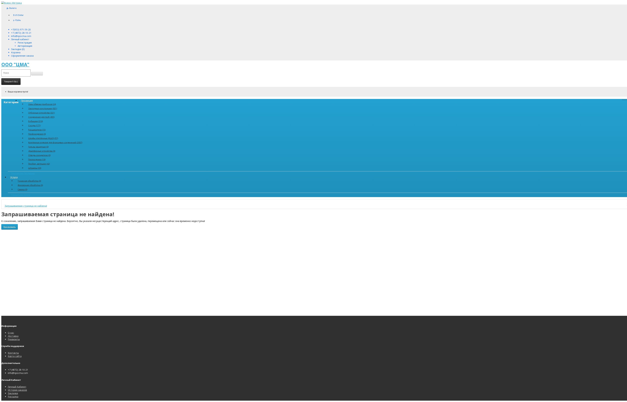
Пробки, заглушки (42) (39, 163)
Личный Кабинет (17, 386)
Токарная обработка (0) (29, 181)
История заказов (17, 390)
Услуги (14, 177)
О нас (11, 332)
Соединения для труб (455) (41, 117)
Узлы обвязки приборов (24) (42, 104)
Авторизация (25, 45)
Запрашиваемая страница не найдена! (26, 205)
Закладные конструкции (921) (42, 108)
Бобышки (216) (35, 121)
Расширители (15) (37, 129)
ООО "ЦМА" (15, 64)
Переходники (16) (36, 159)
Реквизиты (14, 339)
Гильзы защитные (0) (38, 146)
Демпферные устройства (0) (41, 151)
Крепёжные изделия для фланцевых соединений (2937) (55, 142)
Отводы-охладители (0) (39, 155)
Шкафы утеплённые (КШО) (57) (43, 138)
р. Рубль (17, 20)
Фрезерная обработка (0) (30, 185)
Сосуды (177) (34, 125)
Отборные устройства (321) (41, 112)
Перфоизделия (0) (37, 134)
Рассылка (13, 396)
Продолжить (9, 226)
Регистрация (25, 42)
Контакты (13, 352)
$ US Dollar (18, 15)
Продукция (27, 100)
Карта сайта (15, 356)
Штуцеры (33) (34, 168)
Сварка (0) (22, 189)
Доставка (13, 336)
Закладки (13, 393)
